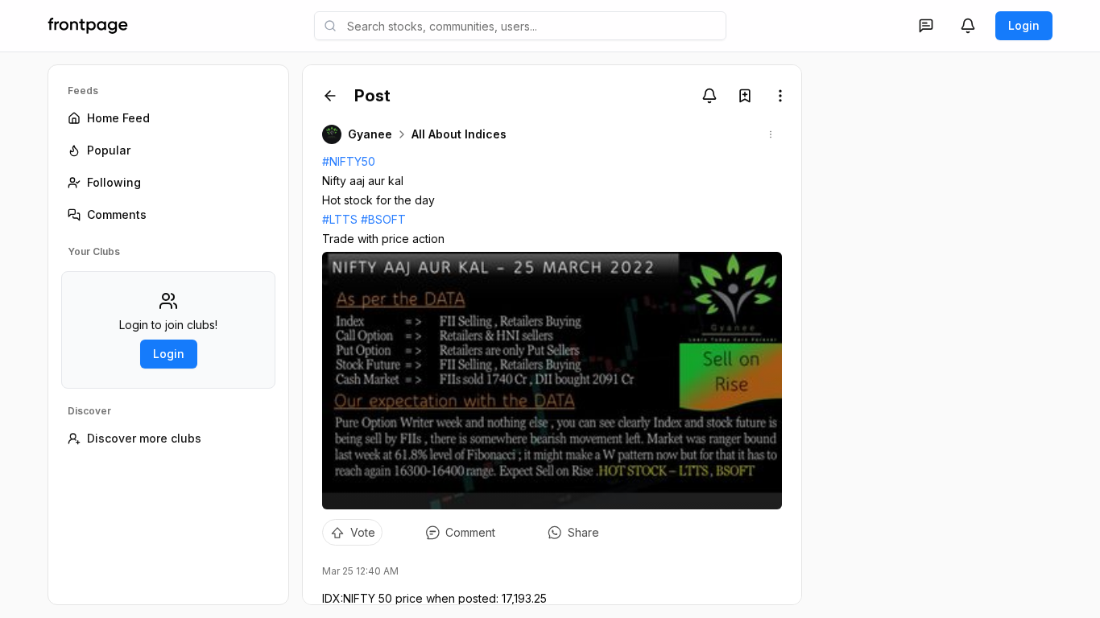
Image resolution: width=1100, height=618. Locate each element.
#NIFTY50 (348, 161)
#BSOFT (383, 219)
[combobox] (520, 25)
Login (1024, 25)
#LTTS (340, 219)
